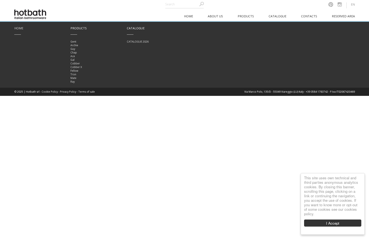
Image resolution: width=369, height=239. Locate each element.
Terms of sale (86, 92)
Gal (72, 60)
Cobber (75, 63)
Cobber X (76, 67)
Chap (73, 52)
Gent (73, 41)
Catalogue (277, 16)
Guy (72, 49)
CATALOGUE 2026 (138, 41)
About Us (215, 16)
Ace (72, 56)
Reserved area (343, 16)
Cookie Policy (50, 92)
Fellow (74, 71)
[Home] (30, 14)
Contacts (309, 16)
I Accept (332, 223)
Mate (73, 78)
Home (18, 28)
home (188, 16)
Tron (73, 74)
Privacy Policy (68, 92)
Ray (72, 81)
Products (246, 16)
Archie (74, 45)
